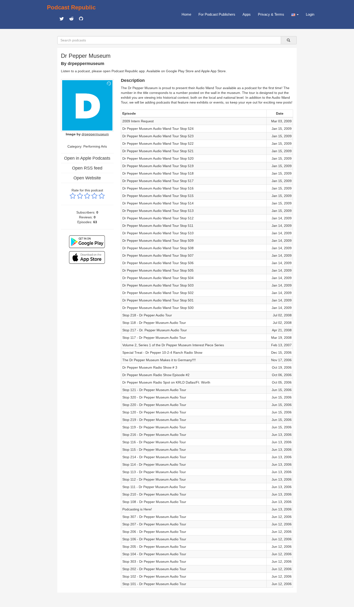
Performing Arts (95, 146)
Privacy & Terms (271, 14)
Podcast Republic (71, 7)
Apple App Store (213, 71)
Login (310, 14)
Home (186, 14)
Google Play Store (180, 71)
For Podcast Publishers (216, 14)
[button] (295, 14)
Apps (247, 14)
